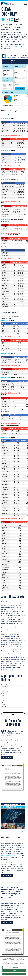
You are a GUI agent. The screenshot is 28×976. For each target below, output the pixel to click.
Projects (13, 122)
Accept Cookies (14, 974)
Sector (4, 154)
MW (17, 323)
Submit (13, 714)
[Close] (25, 958)
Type (3, 182)
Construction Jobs (20, 381)
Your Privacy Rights (14, 967)
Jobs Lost (21, 169)
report (8, 855)
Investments (19, 122)
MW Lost (18, 340)
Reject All (14, 970)
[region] (14, 966)
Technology (5, 381)
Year (3, 122)
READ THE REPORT (7, 757)
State (3, 262)
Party (3, 224)
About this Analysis (14, 46)
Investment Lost (20, 138)
